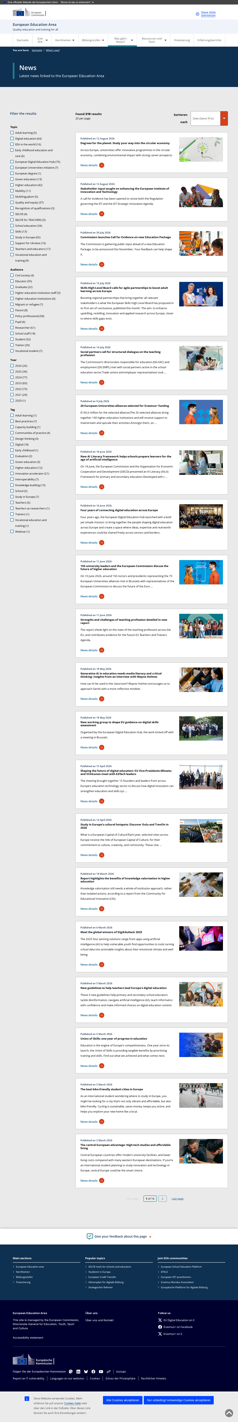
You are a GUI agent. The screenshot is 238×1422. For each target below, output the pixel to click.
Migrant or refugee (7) (29, 304)
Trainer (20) (22, 345)
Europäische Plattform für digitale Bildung (184, 1287)
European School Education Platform (181, 1266)
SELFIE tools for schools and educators (109, 1266)
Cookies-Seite (72, 1403)
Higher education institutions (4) (35, 298)
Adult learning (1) (26, 415)
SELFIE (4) (21, 214)
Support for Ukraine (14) (30, 243)
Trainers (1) (22, 514)
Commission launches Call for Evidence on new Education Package (125, 237)
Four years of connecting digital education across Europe (119, 510)
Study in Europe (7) (27, 497)
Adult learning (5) (26, 133)
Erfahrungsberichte (209, 40)
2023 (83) (21, 383)
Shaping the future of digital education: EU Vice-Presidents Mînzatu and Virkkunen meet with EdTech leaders (125, 772)
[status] (120, 115)
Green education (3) (27, 462)
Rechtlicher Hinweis (153, 1378)
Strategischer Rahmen (100, 1287)
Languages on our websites (67, 1378)
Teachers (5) (22, 502)
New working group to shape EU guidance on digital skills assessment (119, 723)
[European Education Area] (31, 12)
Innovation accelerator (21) (32, 473)
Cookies (95, 1378)
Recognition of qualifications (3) (34, 208)
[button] (197, 14)
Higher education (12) (28, 468)
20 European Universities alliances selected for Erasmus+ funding (124, 406)
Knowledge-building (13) (30, 485)
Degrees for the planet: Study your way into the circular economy (125, 143)
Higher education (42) (28, 185)
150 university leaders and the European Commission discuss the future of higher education (124, 567)
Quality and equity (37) (29, 202)
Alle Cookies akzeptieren (122, 1400)
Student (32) (23, 339)
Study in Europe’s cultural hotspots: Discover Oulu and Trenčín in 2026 (124, 826)
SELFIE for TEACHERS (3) (30, 220)
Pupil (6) (20, 322)
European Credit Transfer (102, 1277)
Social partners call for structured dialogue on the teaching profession (120, 353)
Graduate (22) (24, 287)
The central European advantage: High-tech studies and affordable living (125, 1146)
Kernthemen (23, 1271)
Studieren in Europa (99, 1271)
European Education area (30, 1266)
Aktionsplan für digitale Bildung (106, 1282)
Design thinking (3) (26, 438)
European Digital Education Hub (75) (37, 162)
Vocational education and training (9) (31, 257)
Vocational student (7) (28, 351)
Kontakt (121, 1371)
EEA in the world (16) (28, 144)
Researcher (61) (25, 327)
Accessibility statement (28, 1337)
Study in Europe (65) (27, 237)
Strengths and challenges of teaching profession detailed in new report (123, 621)
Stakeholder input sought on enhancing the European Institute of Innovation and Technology (124, 190)
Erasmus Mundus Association (177, 1282)
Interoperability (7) (27, 479)
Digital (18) (21, 444)
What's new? (53, 50)
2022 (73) (21, 389)
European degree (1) (28, 173)
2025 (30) (21, 371)
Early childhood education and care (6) (34, 153)
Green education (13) (28, 179)
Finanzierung (182, 40)
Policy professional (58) (29, 316)
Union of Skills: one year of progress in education (113, 1038)
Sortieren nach (180, 118)
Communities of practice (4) (32, 433)
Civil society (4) (24, 275)
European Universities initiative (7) (36, 167)
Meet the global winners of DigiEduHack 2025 (111, 932)
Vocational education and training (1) (31, 523)
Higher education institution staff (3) (37, 293)
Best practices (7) (26, 421)
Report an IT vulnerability (28, 1378)
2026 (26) (21, 366)
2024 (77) (21, 377)
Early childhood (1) (26, 450)
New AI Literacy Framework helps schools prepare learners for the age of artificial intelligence (125, 458)
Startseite (22, 40)
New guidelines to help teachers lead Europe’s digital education (123, 988)
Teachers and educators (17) (33, 249)
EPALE (164, 1271)
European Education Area (30, 1313)
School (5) (21, 491)
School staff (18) (25, 333)
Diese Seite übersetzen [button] (208, 14)
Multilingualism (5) (26, 196)
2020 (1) (20, 400)
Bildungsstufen (24, 1277)
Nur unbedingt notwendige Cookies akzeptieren (178, 1400)
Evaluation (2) (23, 456)
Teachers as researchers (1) (32, 508)
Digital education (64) (28, 138)
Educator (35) (23, 281)
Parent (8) (21, 310)
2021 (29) (21, 395)
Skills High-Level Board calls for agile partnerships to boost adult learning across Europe (124, 289)
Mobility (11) (23, 191)
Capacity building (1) (27, 427)
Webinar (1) (22, 531)
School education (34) (28, 226)
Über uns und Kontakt (99, 1320)
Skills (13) (21, 231)
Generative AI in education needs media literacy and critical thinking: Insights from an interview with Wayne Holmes (121, 675)
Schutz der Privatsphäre (121, 1378)
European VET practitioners (176, 1277)
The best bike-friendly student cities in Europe (111, 1089)
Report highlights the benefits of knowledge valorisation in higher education (125, 879)
